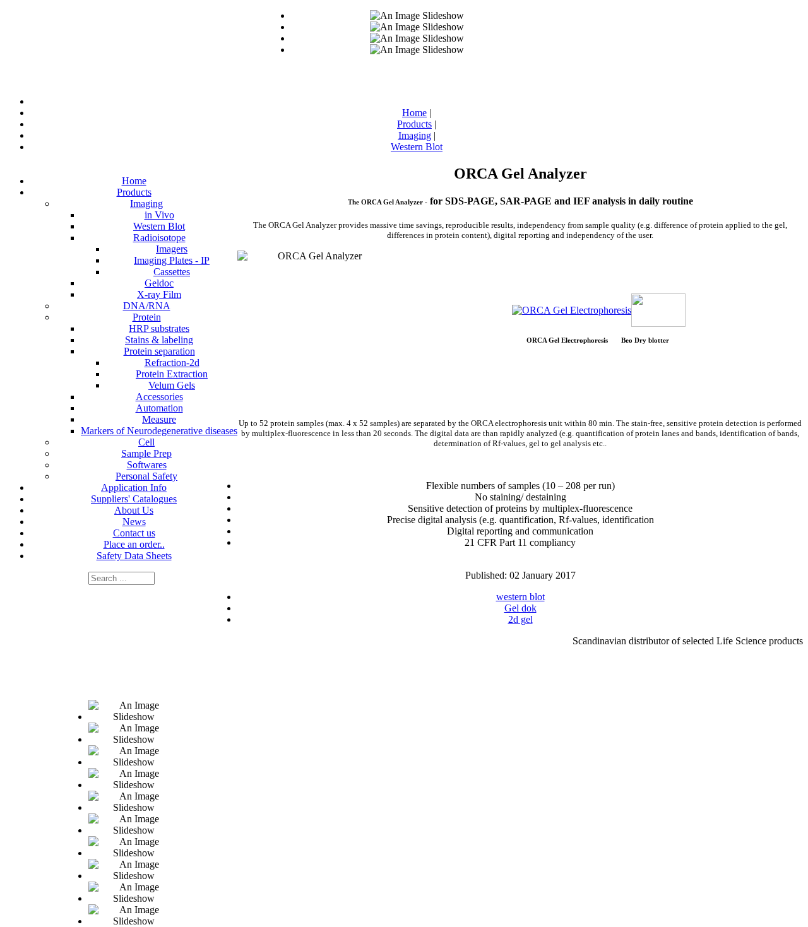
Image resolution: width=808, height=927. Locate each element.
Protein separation (159, 351)
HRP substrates (159, 328)
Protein (147, 317)
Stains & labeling (159, 339)
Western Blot (159, 226)
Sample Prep (146, 453)
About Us (133, 510)
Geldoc (159, 283)
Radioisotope (159, 237)
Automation (159, 408)
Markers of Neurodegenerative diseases (159, 430)
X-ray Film (159, 294)
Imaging (146, 203)
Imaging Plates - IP (172, 260)
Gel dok (520, 608)
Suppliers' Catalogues (134, 498)
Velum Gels (171, 385)
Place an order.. (134, 544)
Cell (146, 442)
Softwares (147, 464)
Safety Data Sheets (134, 555)
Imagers (171, 249)
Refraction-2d (172, 362)
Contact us (134, 533)
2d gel (520, 619)
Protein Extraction (172, 374)
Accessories (159, 396)
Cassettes (171, 271)
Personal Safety (146, 476)
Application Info (134, 487)
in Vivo (159, 215)
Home (134, 180)
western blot (520, 596)
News (134, 521)
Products (134, 192)
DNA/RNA (146, 305)
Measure (159, 419)
